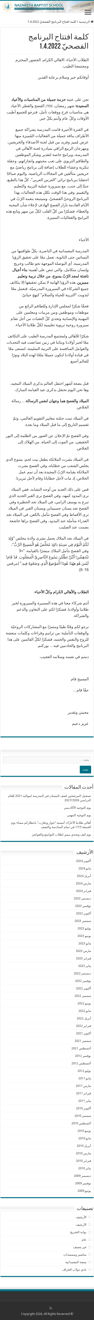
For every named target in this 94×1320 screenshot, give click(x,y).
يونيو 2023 (84, 936)
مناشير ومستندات (75, 1254)
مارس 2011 (83, 1086)
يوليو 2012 (84, 1071)
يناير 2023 (84, 966)
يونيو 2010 (84, 1131)
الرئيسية (85, 21)
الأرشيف (81, 1217)
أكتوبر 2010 (83, 1108)
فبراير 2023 (83, 958)
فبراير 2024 (83, 891)
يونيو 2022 (84, 1003)
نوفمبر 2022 (83, 981)
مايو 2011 (84, 1078)
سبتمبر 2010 (82, 1116)
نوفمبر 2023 (83, 906)
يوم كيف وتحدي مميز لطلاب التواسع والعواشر (61, 834)
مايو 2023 (84, 943)
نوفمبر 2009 (83, 1183)
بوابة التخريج (78, 1232)
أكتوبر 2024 (83, 861)
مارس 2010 (83, 1153)
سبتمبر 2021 (82, 1041)
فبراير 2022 (83, 1026)
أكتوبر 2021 (83, 1033)
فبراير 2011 (83, 1093)
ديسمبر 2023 (82, 898)
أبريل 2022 (84, 1018)
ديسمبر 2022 (82, 973)
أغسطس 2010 (81, 1123)
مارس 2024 (83, 883)
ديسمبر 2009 (82, 1176)
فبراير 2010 (83, 1161)
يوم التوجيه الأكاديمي (77, 807)
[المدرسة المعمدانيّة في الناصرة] (47, 7)
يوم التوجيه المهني (79, 815)
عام (84, 1239)
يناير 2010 (84, 1168)
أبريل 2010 (84, 1146)
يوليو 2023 (84, 928)
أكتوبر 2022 (83, 988)
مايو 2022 (84, 1011)
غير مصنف (80, 1247)
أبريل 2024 (84, 876)
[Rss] (51, 1308)
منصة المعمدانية (76, 1262)
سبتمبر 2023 (82, 921)
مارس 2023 (83, 951)
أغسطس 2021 (81, 1048)
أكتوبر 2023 (83, 913)
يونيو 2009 (84, 1191)
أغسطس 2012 (81, 1063)
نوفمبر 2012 (83, 1056)
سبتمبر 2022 (82, 996)
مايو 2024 (84, 868)
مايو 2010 (84, 1138)
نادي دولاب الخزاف (74, 1269)
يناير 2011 (84, 1101)
